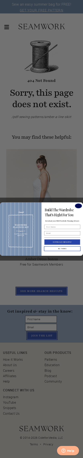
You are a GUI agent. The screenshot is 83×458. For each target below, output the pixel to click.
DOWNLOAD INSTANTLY (62, 242)
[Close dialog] (78, 205)
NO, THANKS (62, 248)
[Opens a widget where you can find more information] (68, 451)
